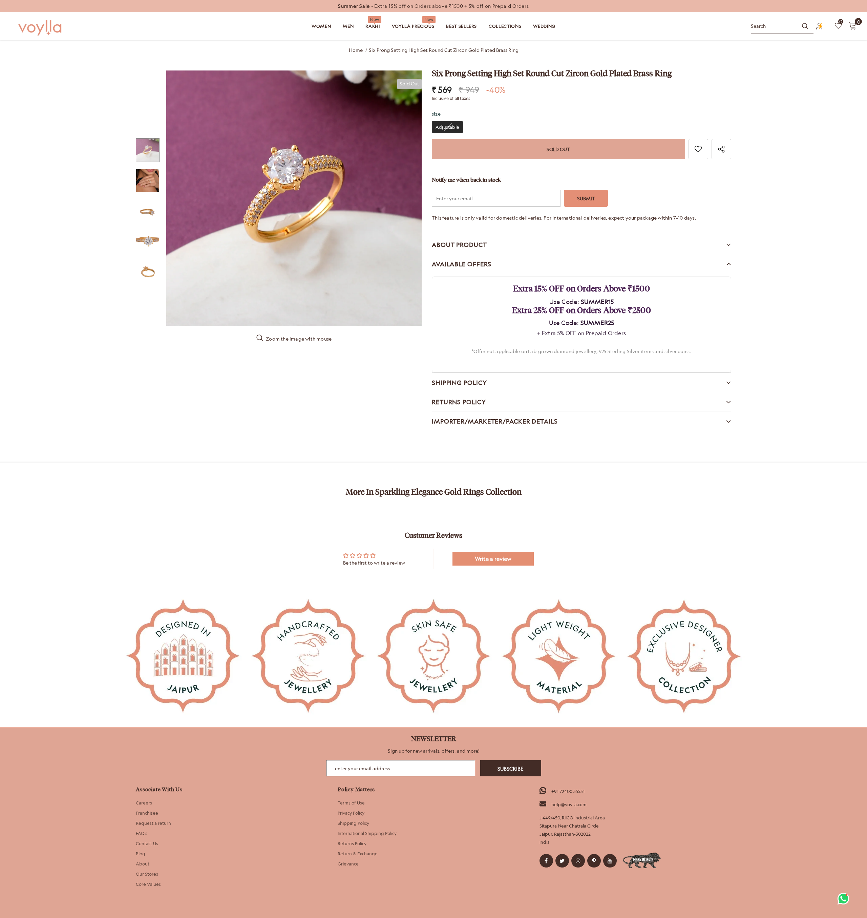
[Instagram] (578, 861)
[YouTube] (610, 861)
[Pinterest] (594, 861)
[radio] (447, 127)
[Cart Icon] (852, 25)
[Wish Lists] (698, 149)
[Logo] (40, 28)
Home (356, 50)
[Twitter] (562, 861)
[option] (433, 6)
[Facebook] (546, 861)
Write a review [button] (493, 559)
